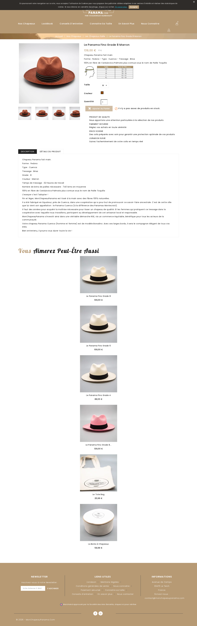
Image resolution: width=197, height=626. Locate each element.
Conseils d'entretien (71, 23)
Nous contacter (125, 594)
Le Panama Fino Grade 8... (98, 445)
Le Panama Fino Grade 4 (98, 395)
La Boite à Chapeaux (98, 544)
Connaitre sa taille (101, 23)
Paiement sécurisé (90, 590)
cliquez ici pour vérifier (126, 604)
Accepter (133, 7)
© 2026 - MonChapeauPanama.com (35, 619)
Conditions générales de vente (92, 586)
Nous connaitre (150, 23)
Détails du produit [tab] (50, 151)
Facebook (95, 613)
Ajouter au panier (99, 108)
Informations (162, 576)
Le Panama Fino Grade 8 (98, 296)
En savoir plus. (121, 7)
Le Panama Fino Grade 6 (98, 345)
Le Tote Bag (98, 494)
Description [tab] (27, 151)
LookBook (47, 23)
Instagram (100, 613)
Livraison (91, 582)
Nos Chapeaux (26, 23)
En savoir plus (126, 23)
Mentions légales (110, 582)
